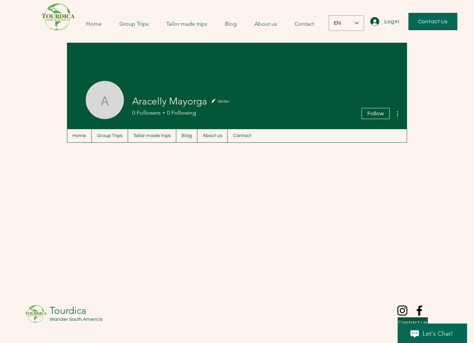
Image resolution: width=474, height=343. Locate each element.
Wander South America (76, 319)
